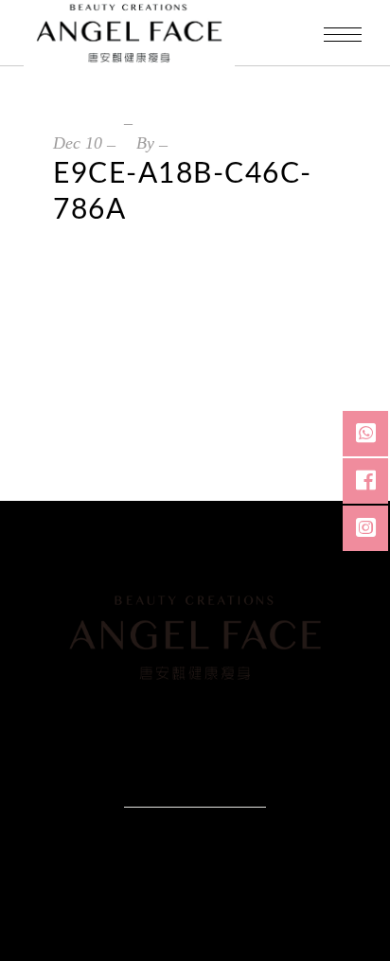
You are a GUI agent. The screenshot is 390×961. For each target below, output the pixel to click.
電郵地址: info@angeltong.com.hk (216, 744)
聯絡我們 (226, 785)
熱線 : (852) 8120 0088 (123, 721)
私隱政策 (163, 785)
